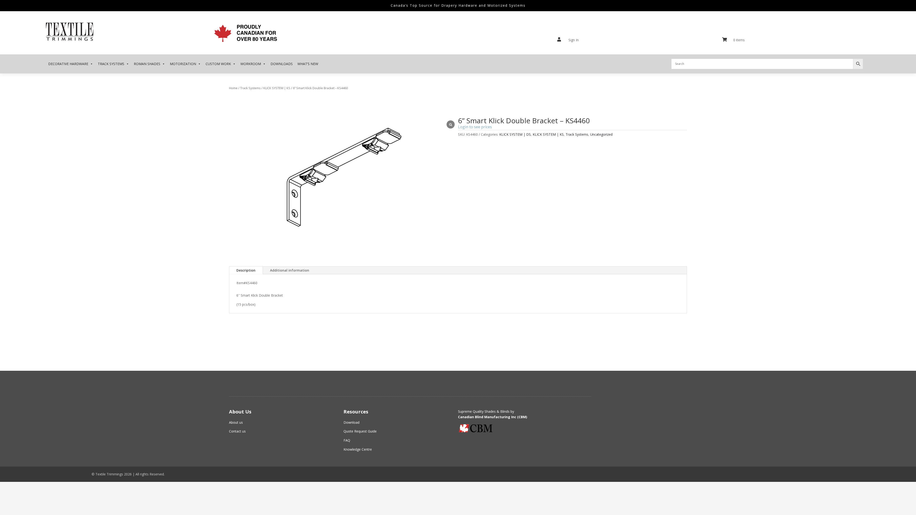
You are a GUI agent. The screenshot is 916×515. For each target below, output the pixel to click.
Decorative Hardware (68, 64)
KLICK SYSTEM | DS (515, 134)
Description (245, 270)
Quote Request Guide (360, 431)
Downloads (282, 64)
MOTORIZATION (183, 64)
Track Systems (111, 64)
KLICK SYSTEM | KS (276, 88)
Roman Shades (147, 64)
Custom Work (218, 64)
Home (233, 88)
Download (351, 422)
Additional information (289, 270)
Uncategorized (601, 134)
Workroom (250, 64)
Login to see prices (475, 126)
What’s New (307, 64)
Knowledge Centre (358, 449)
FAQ (347, 440)
